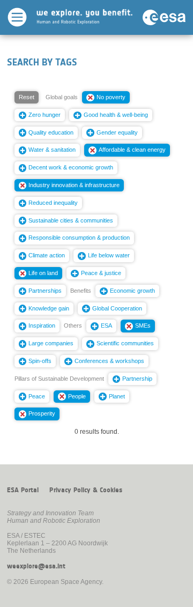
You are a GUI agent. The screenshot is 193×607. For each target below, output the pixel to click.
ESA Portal (23, 490)
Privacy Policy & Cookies (85, 490)
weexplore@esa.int (36, 566)
